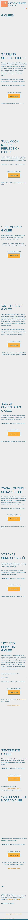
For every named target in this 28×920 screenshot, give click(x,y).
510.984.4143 (10, 899)
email (18, 899)
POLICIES (13, 914)
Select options (14, 96)
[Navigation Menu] (23, 8)
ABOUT (8, 914)
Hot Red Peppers (21, 699)
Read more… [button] (5, 677)
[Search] (26, 8)
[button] (14, 33)
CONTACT (19, 914)
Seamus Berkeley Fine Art (13, 705)
